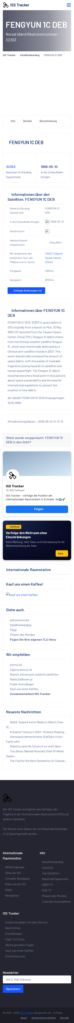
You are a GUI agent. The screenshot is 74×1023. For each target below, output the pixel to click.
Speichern (13, 989)
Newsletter (12, 895)
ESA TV (46, 890)
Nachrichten (12, 928)
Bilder (8, 890)
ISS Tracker (19, 5)
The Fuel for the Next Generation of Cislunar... (38, 760)
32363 (11, 166)
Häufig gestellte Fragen (19, 945)
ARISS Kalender (14, 867)
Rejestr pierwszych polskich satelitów (33, 674)
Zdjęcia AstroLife (20, 669)
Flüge (13, 630)
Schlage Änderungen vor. (27, 290)
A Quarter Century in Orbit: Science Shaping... (37, 732)
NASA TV (47, 884)
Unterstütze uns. (15, 956)
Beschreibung (48, 121)
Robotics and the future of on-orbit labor (35, 746)
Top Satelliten (50, 873)
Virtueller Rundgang (17, 878)
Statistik (47, 867)
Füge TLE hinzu (14, 939)
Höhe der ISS (13, 873)
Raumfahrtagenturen (55, 879)
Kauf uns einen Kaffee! (24, 689)
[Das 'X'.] (10, 841)
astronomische (19, 620)
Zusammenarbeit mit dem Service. (26, 922)
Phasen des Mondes (22, 634)
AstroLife (15, 664)
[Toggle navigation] (69, 5)
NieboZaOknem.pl (20, 679)
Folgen (38, 509)
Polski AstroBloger (21, 684)
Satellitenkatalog (29, 55)
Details (27, 121)
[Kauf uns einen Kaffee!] (22, 594)
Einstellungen (13, 933)
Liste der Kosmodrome (56, 901)
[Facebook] (5, 841)
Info (13, 121)
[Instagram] (15, 841)
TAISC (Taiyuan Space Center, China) (53, 258)
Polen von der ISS (15, 884)
